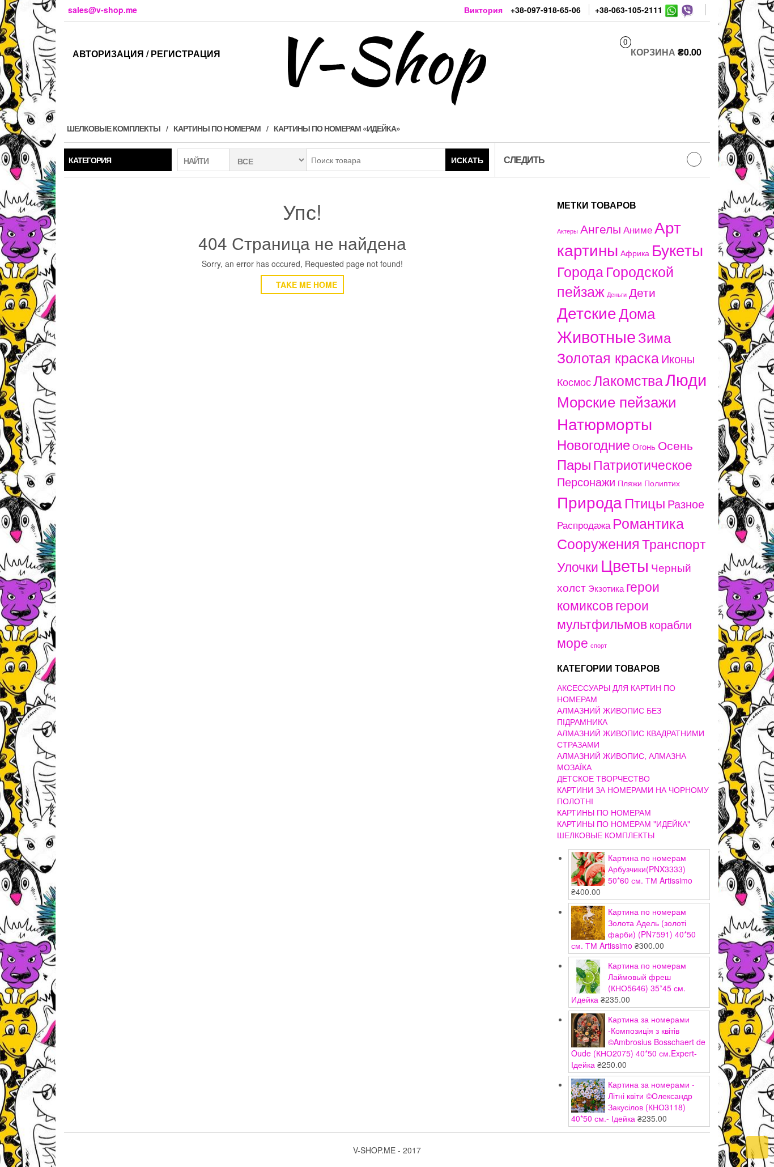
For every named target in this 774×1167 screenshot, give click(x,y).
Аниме (637, 229)
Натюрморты (604, 423)
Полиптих (662, 483)
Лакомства (628, 380)
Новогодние (593, 444)
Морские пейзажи (617, 401)
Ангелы (600, 228)
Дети (642, 291)
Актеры (567, 230)
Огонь (644, 446)
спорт (598, 645)
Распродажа (583, 525)
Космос (574, 382)
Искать (467, 159)
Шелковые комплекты (113, 128)
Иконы (678, 358)
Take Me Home (305, 284)
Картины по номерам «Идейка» (337, 128)
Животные (596, 335)
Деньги (617, 294)
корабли (670, 625)
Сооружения (598, 543)
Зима (654, 337)
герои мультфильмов (603, 614)
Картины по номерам (217, 128)
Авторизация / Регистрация (146, 53)
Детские (586, 312)
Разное (685, 503)
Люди (686, 379)
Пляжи (630, 483)
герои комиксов (608, 595)
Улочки (577, 566)
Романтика (648, 522)
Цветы (625, 564)
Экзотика (606, 588)
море (572, 642)
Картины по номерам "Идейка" (623, 823)
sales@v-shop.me (102, 9)
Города (580, 271)
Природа (589, 501)
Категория (90, 159)
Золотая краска (608, 357)
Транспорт (674, 543)
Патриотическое (642, 464)
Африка (634, 252)
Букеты (677, 249)
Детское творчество (603, 778)
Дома (637, 312)
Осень (675, 444)
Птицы (644, 502)
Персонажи (586, 481)
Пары (574, 464)
